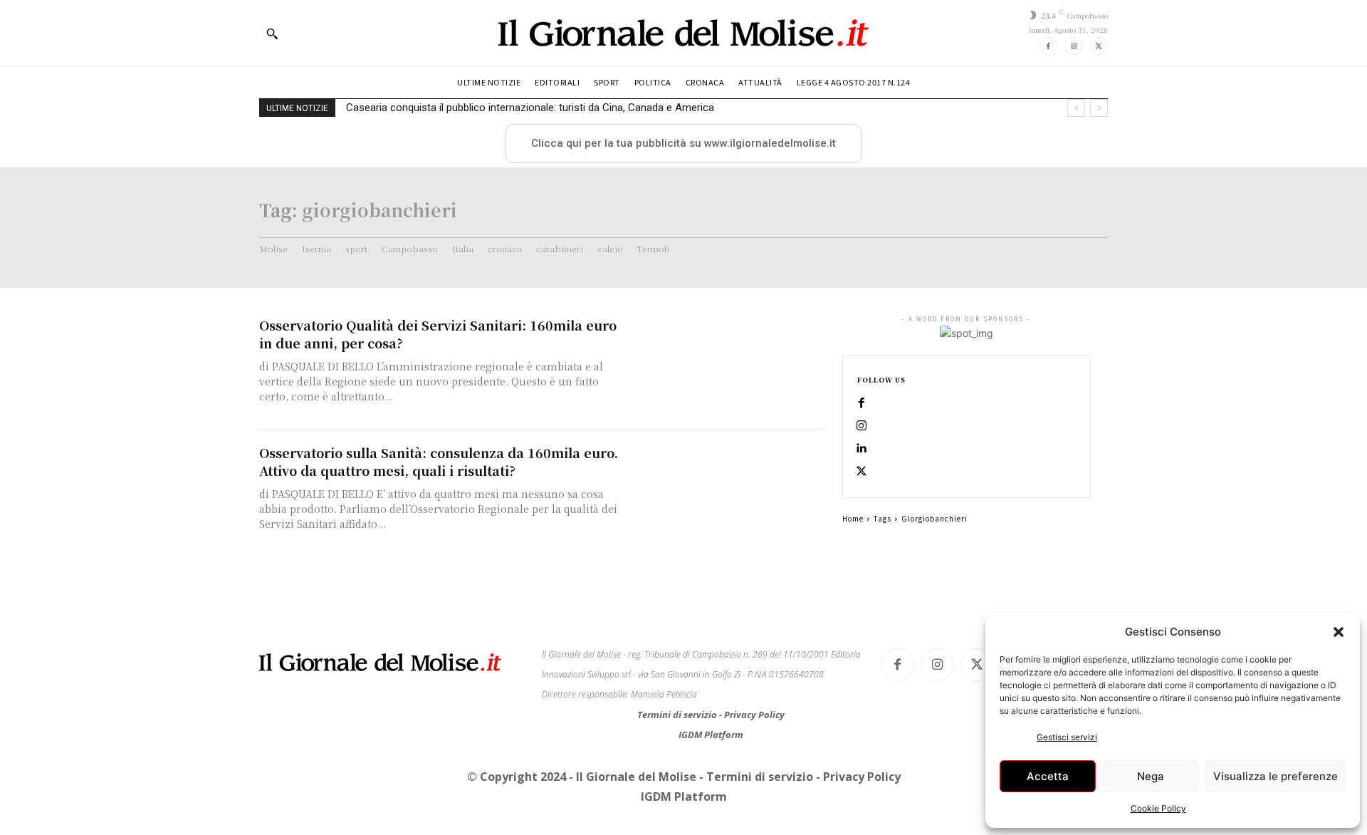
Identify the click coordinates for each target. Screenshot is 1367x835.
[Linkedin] (861, 448)
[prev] (1076, 108)
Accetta (1048, 776)
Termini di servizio (678, 714)
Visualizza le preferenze (1275, 776)
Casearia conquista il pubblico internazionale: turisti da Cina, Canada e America (530, 107)
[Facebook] (1048, 46)
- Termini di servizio (757, 776)
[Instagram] (1073, 46)
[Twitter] (1099, 46)
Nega (1150, 776)
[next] (1099, 108)
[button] (1338, 632)
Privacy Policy (754, 714)
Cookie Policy (1158, 808)
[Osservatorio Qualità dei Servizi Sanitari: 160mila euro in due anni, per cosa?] (726, 365)
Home (853, 518)
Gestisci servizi (1067, 737)
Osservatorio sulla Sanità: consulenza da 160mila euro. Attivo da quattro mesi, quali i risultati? (438, 461)
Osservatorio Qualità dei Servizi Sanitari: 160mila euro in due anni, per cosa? (438, 334)
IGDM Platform (711, 734)
